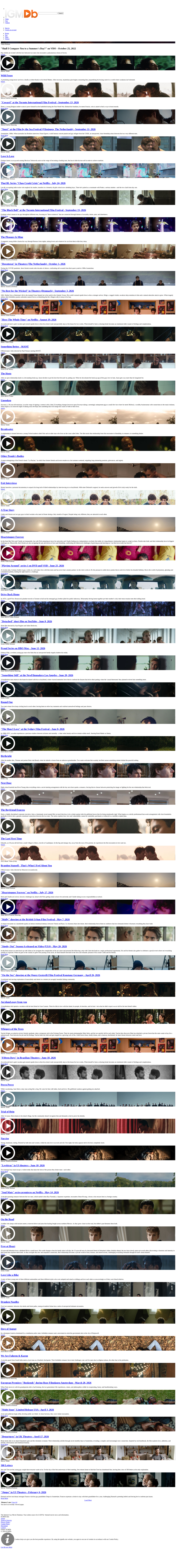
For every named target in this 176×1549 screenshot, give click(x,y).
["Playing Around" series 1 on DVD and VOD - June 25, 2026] (88, 553)
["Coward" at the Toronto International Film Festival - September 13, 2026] (88, 90)
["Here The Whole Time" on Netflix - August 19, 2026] (88, 307)
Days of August (8, 1329)
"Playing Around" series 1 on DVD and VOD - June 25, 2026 (32, 565)
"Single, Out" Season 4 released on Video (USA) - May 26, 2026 (34, 946)
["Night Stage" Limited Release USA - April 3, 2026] (88, 1397)
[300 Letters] (88, 1452)
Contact (3, 1528)
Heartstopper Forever (12, 537)
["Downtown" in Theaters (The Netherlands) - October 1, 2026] (88, 251)
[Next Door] (88, 770)
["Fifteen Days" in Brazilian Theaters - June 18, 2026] (88, 1045)
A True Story (7, 510)
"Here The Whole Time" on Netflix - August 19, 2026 (28, 319)
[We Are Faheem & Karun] (88, 1343)
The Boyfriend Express (13, 810)
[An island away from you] (88, 989)
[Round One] (88, 689)
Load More (88, 1500)
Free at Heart (8, 1246)
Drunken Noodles (10, 1302)
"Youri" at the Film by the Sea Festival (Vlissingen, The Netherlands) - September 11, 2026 (48, 129)
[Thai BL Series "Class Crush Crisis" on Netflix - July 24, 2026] (88, 170)
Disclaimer (4, 1526)
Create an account (10, 30)
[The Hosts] (88, 361)
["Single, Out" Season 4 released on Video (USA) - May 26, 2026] (88, 934)
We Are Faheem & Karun (14, 1355)
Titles (7, 19)
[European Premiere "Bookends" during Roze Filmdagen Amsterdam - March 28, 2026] (88, 1370)
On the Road (7, 1219)
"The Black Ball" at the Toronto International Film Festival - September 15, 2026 (43, 210)
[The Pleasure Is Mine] (88, 224)
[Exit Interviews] (88, 470)
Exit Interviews (9, 483)
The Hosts (6, 373)
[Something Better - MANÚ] (88, 334)
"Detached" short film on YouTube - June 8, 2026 (26, 621)
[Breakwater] (88, 416)
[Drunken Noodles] (88, 1289)
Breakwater (7, 429)
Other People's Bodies (12, 456)
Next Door (6, 783)
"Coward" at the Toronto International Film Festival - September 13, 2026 (40, 102)
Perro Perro (7, 1084)
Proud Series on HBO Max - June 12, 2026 (23, 648)
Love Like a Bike (10, 1275)
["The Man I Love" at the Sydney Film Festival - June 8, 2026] (88, 716)
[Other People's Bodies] (88, 443)
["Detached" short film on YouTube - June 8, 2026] (88, 609)
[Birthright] (88, 743)
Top (6, 21)
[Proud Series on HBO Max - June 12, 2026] (88, 635)
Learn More (8, 1547)
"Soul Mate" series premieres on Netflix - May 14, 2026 (30, 1192)
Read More (4, 108)
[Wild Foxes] (88, 63)
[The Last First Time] (88, 826)
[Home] (21, 17)
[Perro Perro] (88, 1072)
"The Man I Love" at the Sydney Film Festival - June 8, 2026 (32, 729)
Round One (7, 702)
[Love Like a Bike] (88, 1262)
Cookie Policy (5, 1524)
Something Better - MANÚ (15, 346)
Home (7, 33)
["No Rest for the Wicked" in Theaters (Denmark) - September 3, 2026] (88, 278)
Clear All (14, 1502)
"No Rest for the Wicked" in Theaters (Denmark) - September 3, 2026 (37, 291)
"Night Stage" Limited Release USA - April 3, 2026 (27, 1409)
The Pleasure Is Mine (12, 237)
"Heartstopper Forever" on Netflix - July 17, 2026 (27, 892)
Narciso (5, 1138)
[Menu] (8, 9)
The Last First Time (11, 838)
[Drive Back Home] (88, 582)
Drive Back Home (10, 594)
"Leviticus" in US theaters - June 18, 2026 (23, 1165)
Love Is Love (7, 156)
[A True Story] (88, 497)
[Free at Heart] (88, 1233)
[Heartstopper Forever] (88, 524)
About (3, 1518)
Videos (7, 23)
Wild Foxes (7, 75)
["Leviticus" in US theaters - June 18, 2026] (88, 1153)
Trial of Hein (7, 1111)
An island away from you (14, 1002)
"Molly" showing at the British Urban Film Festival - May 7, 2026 (35, 919)
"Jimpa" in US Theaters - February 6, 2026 (23, 1492)
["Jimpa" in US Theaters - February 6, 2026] (88, 1479)
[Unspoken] (88, 388)
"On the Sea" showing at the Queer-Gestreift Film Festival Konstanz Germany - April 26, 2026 (50, 975)
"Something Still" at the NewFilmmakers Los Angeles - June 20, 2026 (37, 675)
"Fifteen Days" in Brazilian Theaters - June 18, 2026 (28, 1057)
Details (3, 55)
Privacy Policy (5, 1522)
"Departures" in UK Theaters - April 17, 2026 (25, 1436)
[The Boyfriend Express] (88, 797)
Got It (3, 1547)
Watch (3, 81)
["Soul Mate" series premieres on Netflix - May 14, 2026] (88, 1180)
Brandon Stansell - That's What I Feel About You (26, 865)
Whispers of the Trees (12, 1029)
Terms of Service (6, 1520)
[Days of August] (88, 1316)
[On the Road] (88, 1206)
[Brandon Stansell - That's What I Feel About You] (88, 853)
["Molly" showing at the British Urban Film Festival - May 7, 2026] (88, 907)
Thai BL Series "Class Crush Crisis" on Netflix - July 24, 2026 (33, 183)
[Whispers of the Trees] (88, 1016)
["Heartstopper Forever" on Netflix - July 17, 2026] (88, 880)
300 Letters (7, 1465)
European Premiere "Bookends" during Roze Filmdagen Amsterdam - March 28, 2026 (46, 1382)
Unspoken (6, 400)
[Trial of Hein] (88, 1099)
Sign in (7, 28)
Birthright (6, 756)
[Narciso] (88, 1126)
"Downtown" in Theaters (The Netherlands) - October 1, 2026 (33, 264)
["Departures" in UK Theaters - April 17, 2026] (88, 1424)
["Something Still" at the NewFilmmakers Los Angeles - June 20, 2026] (88, 662)
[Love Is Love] (88, 143)
